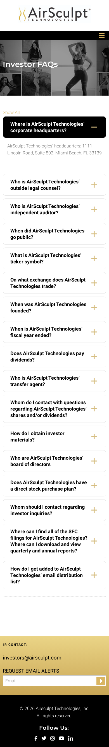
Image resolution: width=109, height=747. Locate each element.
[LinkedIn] (71, 738)
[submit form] (100, 681)
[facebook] (36, 738)
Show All (11, 112)
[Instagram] (53, 738)
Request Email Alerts (31, 671)
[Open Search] (102, 35)
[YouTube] (62, 738)
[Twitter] (44, 738)
